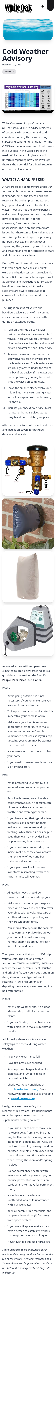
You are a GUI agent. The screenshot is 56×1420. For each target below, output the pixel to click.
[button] (28, 470)
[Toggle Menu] (50, 5)
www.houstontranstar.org (22, 1089)
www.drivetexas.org (23, 1098)
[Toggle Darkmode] (43, 6)
